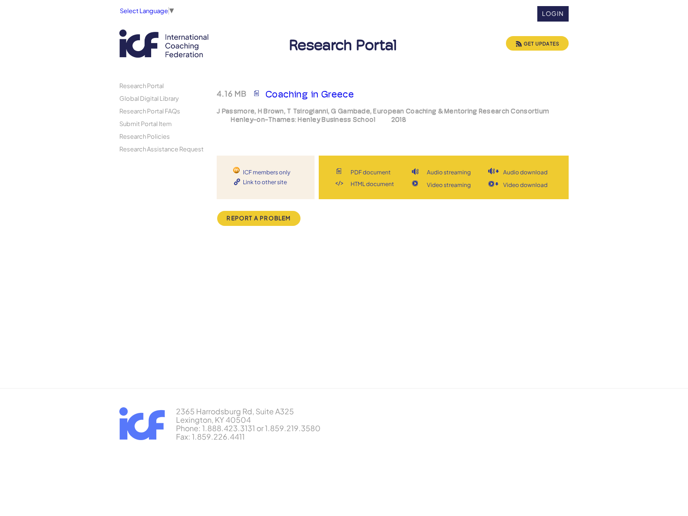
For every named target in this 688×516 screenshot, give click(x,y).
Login (553, 13)
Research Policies (144, 136)
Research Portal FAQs (149, 111)
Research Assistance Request (161, 149)
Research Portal (141, 86)
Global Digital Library (149, 98)
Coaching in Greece (309, 94)
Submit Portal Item (145, 123)
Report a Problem (259, 218)
